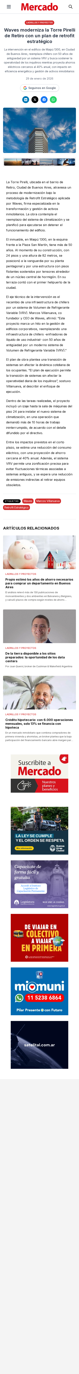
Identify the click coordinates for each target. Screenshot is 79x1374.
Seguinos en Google (42, 87)
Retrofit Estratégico (16, 507)
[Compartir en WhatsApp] (53, 99)
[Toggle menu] (9, 6)
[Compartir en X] (34, 99)
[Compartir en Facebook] (44, 99)
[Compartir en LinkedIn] (25, 99)
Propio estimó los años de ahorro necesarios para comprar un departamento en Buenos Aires (39, 583)
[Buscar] (70, 7)
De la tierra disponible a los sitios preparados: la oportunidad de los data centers (35, 657)
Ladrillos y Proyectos (39, 22)
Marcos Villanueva (48, 501)
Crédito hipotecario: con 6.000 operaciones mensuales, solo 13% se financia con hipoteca (39, 723)
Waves (28, 501)
